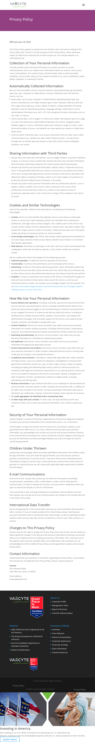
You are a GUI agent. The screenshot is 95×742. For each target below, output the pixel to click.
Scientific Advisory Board (62, 613)
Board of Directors (59, 609)
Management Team (60, 605)
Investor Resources (60, 652)
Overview (56, 629)
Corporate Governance (61, 641)
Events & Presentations (61, 637)
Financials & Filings (60, 645)
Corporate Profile (59, 601)
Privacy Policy (18, 685)
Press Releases (58, 633)
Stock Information (59, 648)
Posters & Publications (20, 650)
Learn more (10, 739)
